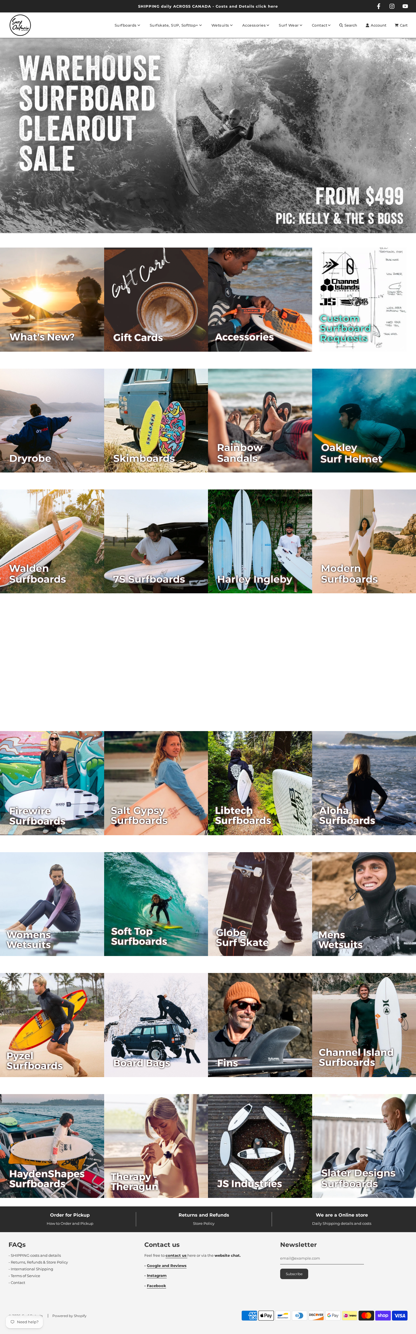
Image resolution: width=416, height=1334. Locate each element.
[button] (202, 235)
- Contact (16, 1282)
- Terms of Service (24, 1275)
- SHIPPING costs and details (34, 1255)
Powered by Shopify (69, 1316)
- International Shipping (30, 1269)
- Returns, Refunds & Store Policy (38, 1262)
